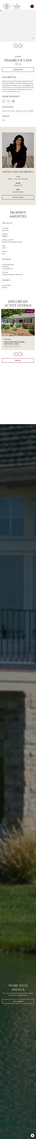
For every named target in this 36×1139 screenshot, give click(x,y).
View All (18, 360)
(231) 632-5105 (18, 185)
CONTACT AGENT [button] (18, 197)
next (20, 46)
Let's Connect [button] (18, 1001)
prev (16, 46)
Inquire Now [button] (18, 69)
